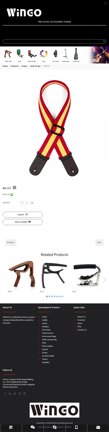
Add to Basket (21, 222)
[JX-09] (22, 274)
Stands (45, 349)
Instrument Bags (49, 336)
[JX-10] (86, 274)
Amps (44, 317)
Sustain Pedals (48, 356)
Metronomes (47, 333)
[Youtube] (19, 393)
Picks (44, 343)
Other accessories (49, 340)
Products (81, 320)
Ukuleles (45, 362)
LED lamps (46, 330)
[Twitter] (14, 393)
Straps (44, 353)
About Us (81, 317)
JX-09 (10, 292)
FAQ (79, 327)
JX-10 (74, 292)
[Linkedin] (9, 393)
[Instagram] (24, 393)
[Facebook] (5, 393)
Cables (45, 320)
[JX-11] (54, 274)
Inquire (21, 215)
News (79, 323)
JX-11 (42, 292)
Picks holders (47, 346)
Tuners (45, 359)
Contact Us (82, 330)
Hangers (45, 327)
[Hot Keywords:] (104, 41)
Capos (44, 323)
